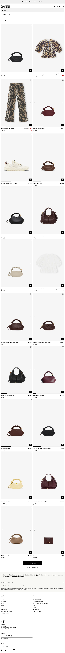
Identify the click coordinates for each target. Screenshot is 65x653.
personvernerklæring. (24, 589)
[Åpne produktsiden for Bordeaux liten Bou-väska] (48, 370)
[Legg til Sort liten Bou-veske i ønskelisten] (31, 188)
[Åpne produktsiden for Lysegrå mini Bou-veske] (16, 263)
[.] (32, 1)
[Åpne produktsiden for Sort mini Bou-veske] (16, 48)
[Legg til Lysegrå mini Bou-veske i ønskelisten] (31, 241)
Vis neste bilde (30, 48)
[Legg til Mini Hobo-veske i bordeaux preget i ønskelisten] (63, 453)
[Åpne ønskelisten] (54, 6)
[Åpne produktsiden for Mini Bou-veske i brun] (16, 530)
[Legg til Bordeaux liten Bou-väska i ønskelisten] (63, 347)
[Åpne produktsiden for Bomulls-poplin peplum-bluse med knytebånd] (48, 263)
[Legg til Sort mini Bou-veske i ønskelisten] (31, 26)
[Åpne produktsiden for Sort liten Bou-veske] (16, 210)
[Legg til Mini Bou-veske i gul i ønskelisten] (31, 453)
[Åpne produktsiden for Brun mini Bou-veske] (48, 157)
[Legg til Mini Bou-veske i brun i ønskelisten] (31, 507)
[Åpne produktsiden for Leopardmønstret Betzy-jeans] (16, 103)
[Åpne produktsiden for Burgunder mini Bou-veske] (48, 103)
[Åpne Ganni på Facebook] (10, 650)
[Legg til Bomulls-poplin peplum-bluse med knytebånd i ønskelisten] (63, 241)
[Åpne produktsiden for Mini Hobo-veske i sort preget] (16, 370)
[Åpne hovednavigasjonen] (63, 6)
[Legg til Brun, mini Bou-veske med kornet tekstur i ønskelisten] (63, 294)
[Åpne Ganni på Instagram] (2, 650)
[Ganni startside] (5, 6)
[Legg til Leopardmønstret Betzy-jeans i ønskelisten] (31, 80)
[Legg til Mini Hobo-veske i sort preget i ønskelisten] (31, 347)
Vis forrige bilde (2, 48)
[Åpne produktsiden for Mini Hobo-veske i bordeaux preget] (48, 475)
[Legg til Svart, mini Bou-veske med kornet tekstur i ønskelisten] (63, 400)
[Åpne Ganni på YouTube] (14, 650)
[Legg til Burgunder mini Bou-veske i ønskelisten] (63, 80)
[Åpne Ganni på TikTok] (6, 650)
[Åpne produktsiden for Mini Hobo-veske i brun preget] (48, 210)
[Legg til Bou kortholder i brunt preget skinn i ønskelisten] (63, 507)
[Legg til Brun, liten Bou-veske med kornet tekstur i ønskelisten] (31, 294)
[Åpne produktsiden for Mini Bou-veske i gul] (16, 475)
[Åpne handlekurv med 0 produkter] (60, 6)
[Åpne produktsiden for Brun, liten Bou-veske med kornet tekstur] (16, 317)
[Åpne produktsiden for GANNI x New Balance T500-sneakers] (16, 157)
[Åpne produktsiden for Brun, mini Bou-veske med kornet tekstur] (48, 317)
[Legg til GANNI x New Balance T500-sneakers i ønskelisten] (31, 135)
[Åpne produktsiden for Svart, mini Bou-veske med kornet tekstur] (48, 422)
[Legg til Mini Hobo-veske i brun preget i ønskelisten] (63, 188)
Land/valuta (3, 633)
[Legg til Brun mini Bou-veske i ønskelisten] (63, 135)
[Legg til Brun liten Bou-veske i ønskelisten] (31, 400)
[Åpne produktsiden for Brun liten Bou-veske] (16, 422)
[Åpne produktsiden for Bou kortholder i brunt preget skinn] (48, 530)
